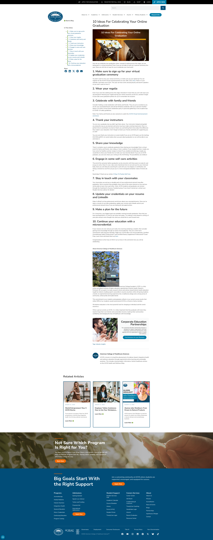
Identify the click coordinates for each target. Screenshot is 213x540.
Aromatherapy (58, 496)
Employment (97, 529)
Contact (148, 517)
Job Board (129, 499)
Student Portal (110, 512)
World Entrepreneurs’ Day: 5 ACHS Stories (75, 409)
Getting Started (77, 496)
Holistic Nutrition (59, 503)
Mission (148, 499)
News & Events (150, 505)
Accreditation (150, 502)
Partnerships (150, 511)
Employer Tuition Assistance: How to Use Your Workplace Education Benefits (105, 409)
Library (108, 506)
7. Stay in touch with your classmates (75, 52)
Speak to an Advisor (78, 499)
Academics (94, 15)
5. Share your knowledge (76, 45)
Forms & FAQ (110, 509)
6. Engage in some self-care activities (76, 48)
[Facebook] (122, 534)
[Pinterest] (143, 534)
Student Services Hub (111, 496)
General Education (59, 509)
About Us (84, 15)
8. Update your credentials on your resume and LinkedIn (76, 56)
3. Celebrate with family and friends (76, 40)
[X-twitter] (148, 534)
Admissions (105, 15)
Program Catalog (59, 519)
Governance (85, 529)
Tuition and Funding (78, 502)
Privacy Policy (138, 529)
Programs (58, 493)
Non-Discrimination (153, 529)
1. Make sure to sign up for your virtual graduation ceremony (76, 33)
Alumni (129, 15)
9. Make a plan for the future (74, 60)
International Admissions (76, 509)
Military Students (140, 15)
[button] (66, 71)
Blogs (148, 508)
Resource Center (131, 518)
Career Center (130, 496)
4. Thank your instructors (76, 43)
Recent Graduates (131, 515)
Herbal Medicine (59, 500)
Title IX (127, 529)
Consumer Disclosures (113, 529)
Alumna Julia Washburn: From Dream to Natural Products (135, 409)
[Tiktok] (158, 534)
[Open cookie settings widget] (3, 537)
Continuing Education (60, 515)
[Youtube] (127, 534)
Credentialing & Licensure (131, 502)
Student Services (118, 15)
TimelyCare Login (111, 515)
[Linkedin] (138, 534)
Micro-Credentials (59, 512)
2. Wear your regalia (75, 37)
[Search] (163, 8)
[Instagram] (133, 534)
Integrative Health (59, 506)
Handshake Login (131, 509)
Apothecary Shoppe (152, 514)
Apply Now (79, 514)
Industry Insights (101, 344)
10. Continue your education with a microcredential (76, 64)
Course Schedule (111, 503)
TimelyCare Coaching (132, 506)
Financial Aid (76, 505)
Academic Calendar (112, 500)
